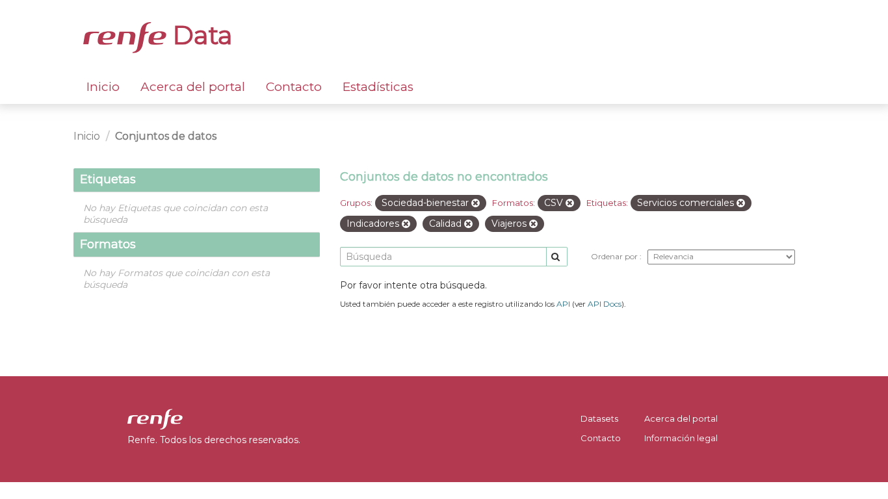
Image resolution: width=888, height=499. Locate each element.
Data (199, 35)
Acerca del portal (192, 86)
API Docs (604, 304)
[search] (557, 257)
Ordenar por (615, 256)
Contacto (294, 86)
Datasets (599, 418)
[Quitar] (475, 203)
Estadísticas (378, 86)
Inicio (103, 86)
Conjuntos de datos (165, 136)
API (563, 304)
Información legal (681, 438)
